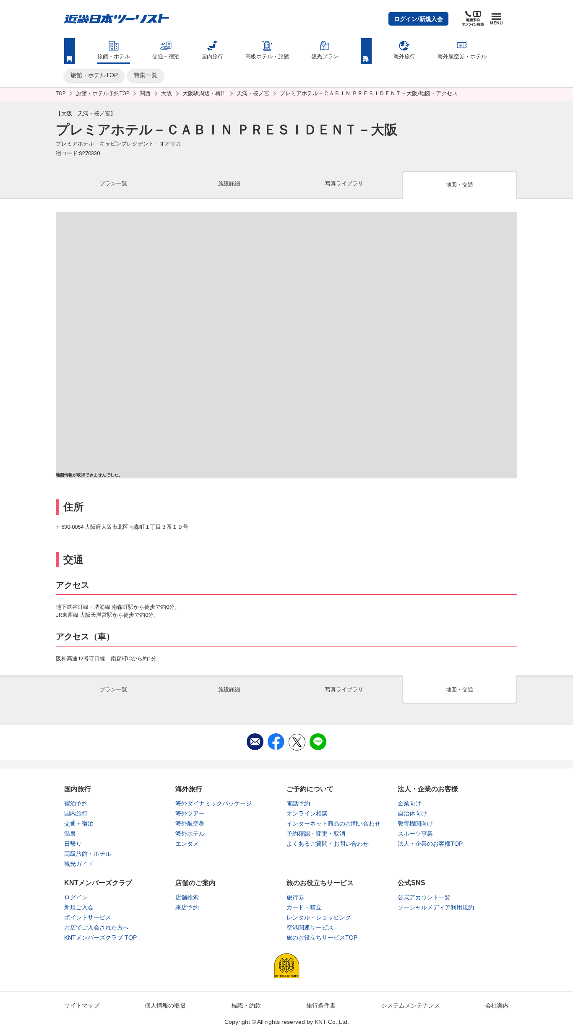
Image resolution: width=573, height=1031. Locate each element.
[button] (418, 19)
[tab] (113, 184)
